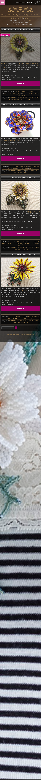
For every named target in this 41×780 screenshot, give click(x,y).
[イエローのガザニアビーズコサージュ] (20, 286)
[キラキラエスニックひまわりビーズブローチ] (20, 61)
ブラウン (26, 168)
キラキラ (26, 64)
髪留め (31, 168)
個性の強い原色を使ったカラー (13, 141)
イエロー (34, 241)
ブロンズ (20, 245)
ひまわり (20, 64)
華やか (23, 95)
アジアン (29, 241)
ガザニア (36, 316)
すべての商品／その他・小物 (17, 171)
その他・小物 (24, 166)
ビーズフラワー (33, 93)
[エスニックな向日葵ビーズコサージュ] (20, 209)
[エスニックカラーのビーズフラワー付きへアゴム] (20, 136)
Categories (5, 98)
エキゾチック (32, 166)
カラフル (15, 168)
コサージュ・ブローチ (15, 93)
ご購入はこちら (20, 83)
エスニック (28, 21)
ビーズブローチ (34, 64)
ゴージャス (25, 93)
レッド (31, 318)
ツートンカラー (24, 318)
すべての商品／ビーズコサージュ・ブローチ (21, 98)
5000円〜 (18, 91)
